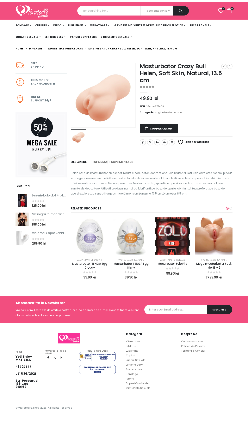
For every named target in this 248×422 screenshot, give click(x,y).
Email (172, 142)
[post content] (89, 236)
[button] (227, 208)
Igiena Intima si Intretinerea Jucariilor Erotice (148, 25)
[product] (22, 200)
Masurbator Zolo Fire (172, 264)
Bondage (22, 25)
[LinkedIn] (61, 358)
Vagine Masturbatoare (168, 112)
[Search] (181, 11)
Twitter (150, 142)
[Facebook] (48, 358)
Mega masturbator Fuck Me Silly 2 (214, 266)
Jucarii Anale (199, 25)
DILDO (57, 25)
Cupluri (41, 25)
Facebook (143, 142)
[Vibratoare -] (32, 11)
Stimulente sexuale (115, 37)
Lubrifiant (76, 25)
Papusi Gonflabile (83, 37)
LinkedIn (157, 142)
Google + (165, 142)
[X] (55, 358)
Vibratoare (98, 25)
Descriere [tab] (79, 162)
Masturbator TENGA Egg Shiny (131, 266)
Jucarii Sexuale (27, 37)
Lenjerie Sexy (54, 37)
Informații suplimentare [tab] (113, 162)
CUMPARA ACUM (161, 129)
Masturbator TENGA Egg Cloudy (89, 266)
